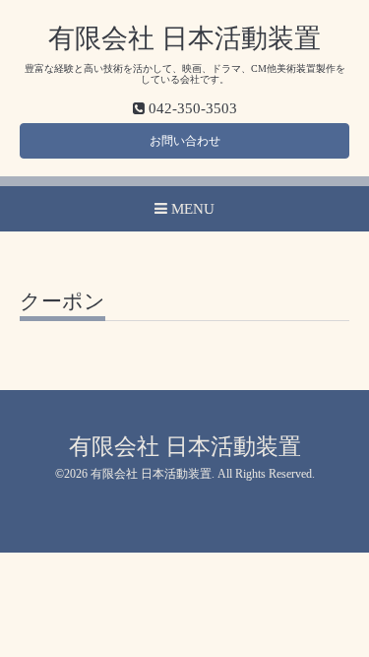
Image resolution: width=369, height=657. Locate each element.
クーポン (62, 302)
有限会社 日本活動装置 (184, 38)
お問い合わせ (185, 141)
